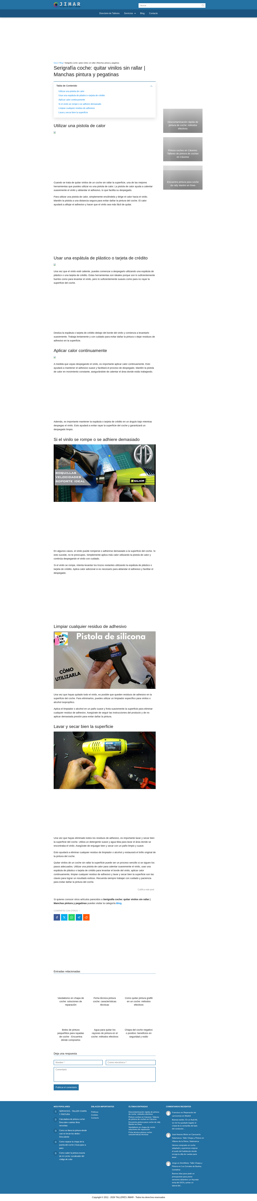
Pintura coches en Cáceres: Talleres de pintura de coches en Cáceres (143, 1118)
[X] (64, 917)
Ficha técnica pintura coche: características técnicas (140, 1133)
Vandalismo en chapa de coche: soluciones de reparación (142, 1128)
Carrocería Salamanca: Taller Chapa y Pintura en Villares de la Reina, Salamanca (188, 1137)
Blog (142, 13)
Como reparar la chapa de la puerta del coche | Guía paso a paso (72, 1144)
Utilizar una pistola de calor (71, 91)
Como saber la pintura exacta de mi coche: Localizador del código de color (72, 1156)
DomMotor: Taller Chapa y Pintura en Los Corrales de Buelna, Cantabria (187, 1166)
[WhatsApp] (71, 917)
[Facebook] (57, 917)
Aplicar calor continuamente (71, 100)
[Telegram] (79, 917)
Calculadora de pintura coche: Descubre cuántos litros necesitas (72, 1122)
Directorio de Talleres (109, 13)
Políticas (94, 1112)
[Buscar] (202, 5)
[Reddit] (86, 917)
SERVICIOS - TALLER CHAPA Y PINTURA (72, 1112)
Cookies (94, 1115)
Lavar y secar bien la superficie (73, 112)
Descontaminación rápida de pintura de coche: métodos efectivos (143, 1113)
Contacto (153, 13)
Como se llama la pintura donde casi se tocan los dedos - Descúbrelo (73, 1133)
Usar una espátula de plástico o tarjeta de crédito (81, 95)
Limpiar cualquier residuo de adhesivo (76, 108)
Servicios (128, 13)
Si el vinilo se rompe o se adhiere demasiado (79, 104)
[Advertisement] (128, 40)
